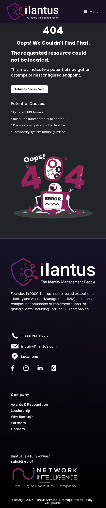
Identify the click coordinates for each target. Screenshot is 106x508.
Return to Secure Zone (29, 89)
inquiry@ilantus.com (38, 346)
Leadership (20, 410)
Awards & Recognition (29, 404)
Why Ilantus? (22, 416)
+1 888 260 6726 (34, 336)
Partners (18, 422)
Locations (29, 356)
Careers (18, 429)
